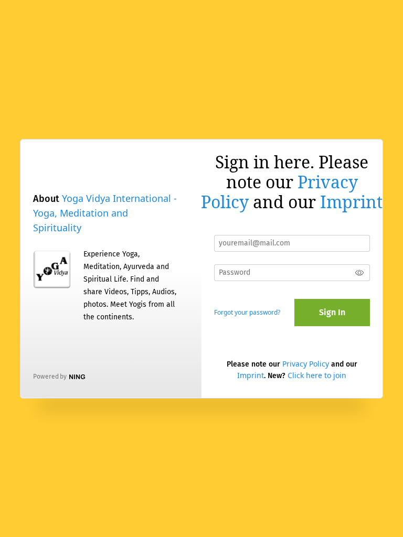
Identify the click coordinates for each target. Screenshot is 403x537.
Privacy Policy (305, 364)
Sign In (332, 312)
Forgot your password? (247, 312)
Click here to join (317, 375)
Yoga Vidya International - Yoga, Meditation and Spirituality (105, 213)
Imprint (351, 201)
